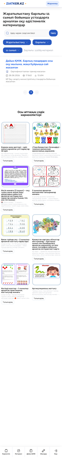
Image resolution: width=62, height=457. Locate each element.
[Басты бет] (15, 3)
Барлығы (40, 42)
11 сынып (11, 50)
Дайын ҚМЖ (31, 454)
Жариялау (52, 3)
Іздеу (53, 33)
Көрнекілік (6, 454)
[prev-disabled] (25, 92)
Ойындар (43, 454)
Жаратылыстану (15, 42)
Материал (18, 454)
